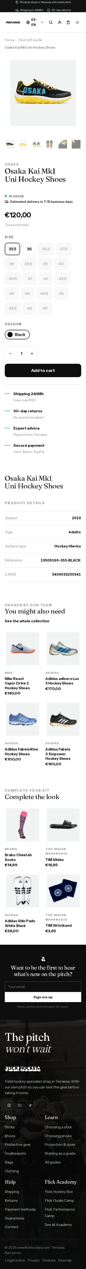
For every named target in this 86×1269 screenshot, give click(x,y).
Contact (11, 1227)
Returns (11, 1200)
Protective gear (18, 1144)
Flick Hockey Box (59, 1191)
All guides (53, 1162)
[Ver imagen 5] (63, 144)
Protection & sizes (60, 1144)
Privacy (33, 1260)
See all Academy (58, 1224)
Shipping (12, 1191)
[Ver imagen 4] (49, 144)
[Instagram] (9, 1105)
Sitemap (65, 1260)
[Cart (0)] (68, 22)
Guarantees (14, 1218)
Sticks (10, 1127)
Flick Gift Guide (30, 40)
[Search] (50, 22)
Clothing (12, 1171)
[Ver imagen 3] (36, 144)
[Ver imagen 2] (23, 144)
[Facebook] (30, 1105)
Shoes (10, 1136)
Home (10, 40)
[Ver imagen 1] (10, 144)
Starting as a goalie (60, 1153)
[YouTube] (19, 1105)
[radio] (12, 249)
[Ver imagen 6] (76, 144)
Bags (9, 1162)
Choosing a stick (58, 1127)
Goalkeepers (15, 1153)
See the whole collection (27, 621)
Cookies (49, 1260)
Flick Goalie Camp (59, 1200)
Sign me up (43, 997)
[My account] (59, 22)
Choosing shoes (58, 1136)
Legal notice (15, 1260)
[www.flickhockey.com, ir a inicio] (13, 22)
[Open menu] (77, 22)
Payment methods (20, 1209)
